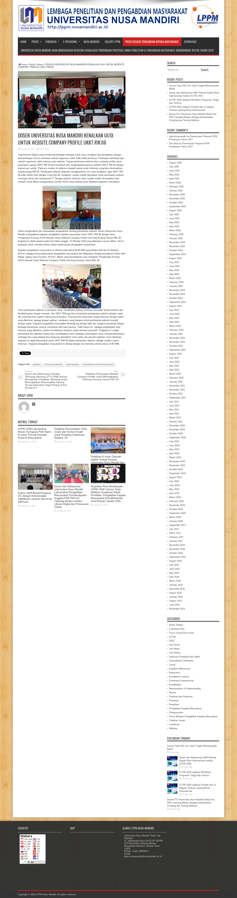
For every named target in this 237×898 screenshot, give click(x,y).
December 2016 (177, 545)
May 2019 (174, 489)
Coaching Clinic (177, 629)
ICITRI (172, 636)
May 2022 (174, 365)
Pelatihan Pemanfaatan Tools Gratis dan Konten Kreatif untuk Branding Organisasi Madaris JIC (70, 433)
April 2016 (174, 577)
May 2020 (174, 449)
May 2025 (174, 222)
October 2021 (176, 393)
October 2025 (176, 202)
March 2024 (175, 278)
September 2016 (177, 557)
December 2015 (177, 589)
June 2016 (174, 569)
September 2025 (177, 206)
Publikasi (50, 42)
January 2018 (176, 521)
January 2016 (176, 585)
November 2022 (177, 342)
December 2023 (177, 290)
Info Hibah (174, 648)
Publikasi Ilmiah (177, 720)
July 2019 (174, 481)
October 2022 (176, 346)
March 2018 (175, 517)
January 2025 (176, 238)
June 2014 (174, 604)
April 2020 (174, 453)
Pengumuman (176, 712)
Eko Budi (173, 143)
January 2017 (176, 541)
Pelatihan (174, 700)
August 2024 (175, 258)
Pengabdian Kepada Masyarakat (98, 364)
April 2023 (174, 322)
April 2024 (174, 274)
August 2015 (175, 593)
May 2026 (174, 174)
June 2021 (174, 405)
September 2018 (177, 513)
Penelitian (174, 704)
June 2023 (174, 314)
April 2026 (174, 178)
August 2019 (175, 477)
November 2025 (177, 198)
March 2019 (175, 497)
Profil (35, 42)
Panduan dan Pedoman (181, 696)
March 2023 (175, 326)
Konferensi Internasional (181, 680)
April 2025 (174, 226)
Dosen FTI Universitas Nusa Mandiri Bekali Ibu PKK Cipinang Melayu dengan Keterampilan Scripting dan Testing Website (192, 117)
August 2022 (175, 354)
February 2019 (176, 501)
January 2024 (176, 286)
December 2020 (177, 425)
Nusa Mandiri (92, 42)
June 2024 (174, 266)
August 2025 (175, 210)
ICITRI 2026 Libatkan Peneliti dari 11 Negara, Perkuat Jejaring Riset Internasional (197, 788)
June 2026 (174, 170)
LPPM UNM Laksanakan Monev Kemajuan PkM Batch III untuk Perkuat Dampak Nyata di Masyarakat (34, 433)
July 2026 (174, 166)
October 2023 (176, 298)
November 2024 (177, 246)
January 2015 (176, 596)
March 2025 (175, 230)
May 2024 (174, 270)
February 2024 (176, 282)
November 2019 (177, 465)
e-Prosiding (70, 42)
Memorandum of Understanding (185, 688)
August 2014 (175, 600)
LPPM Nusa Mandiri (53, 364)
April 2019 (174, 493)
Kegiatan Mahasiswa (179, 668)
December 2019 (177, 461)
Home (23, 42)
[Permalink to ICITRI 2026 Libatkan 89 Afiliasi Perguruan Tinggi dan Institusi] (172, 780)
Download (190, 42)
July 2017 (174, 529)
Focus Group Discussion (181, 633)
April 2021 (174, 413)
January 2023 (176, 334)
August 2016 (175, 561)
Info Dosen (174, 644)
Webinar (173, 728)
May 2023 (174, 318)
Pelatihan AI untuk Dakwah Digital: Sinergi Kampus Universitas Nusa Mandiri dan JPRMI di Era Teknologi (107, 461)
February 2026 (176, 186)
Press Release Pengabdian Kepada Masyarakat (152, 42)
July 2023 (174, 310)
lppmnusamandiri (177, 136)
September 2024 (177, 254)
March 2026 (175, 182)
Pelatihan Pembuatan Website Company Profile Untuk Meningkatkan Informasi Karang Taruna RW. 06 (97, 375)
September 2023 (177, 302)
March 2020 (175, 457)
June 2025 (174, 218)
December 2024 (177, 242)
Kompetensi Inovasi (179, 676)
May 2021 (174, 409)
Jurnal (172, 664)
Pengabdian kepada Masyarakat (185, 708)
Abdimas (37, 364)
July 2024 (174, 262)
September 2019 (177, 473)
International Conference (181, 660)
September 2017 (177, 525)
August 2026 (175, 162)
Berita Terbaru (36, 64)
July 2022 (174, 358)
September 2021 (177, 397)
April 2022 (174, 369)
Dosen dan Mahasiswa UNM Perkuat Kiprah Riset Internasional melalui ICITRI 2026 (197, 760)
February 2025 (176, 234)
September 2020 (177, 437)
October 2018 (176, 509)
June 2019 (174, 485)
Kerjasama (174, 672)
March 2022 (175, 373)
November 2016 (177, 549)
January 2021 (176, 421)
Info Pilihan (174, 652)
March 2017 (175, 533)
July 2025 (174, 214)
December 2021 (177, 385)
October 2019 (176, 469)
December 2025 (177, 194)
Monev (172, 692)
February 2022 (176, 377)
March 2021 (175, 417)
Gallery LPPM (112, 42)
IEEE (172, 640)
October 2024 (176, 250)
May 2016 (174, 573)
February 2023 (176, 330)
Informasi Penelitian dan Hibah (184, 656)
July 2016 (174, 565)
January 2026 (176, 190)
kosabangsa (175, 684)
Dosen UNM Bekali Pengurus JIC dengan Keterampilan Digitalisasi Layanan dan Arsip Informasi (35, 497)
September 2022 (177, 350)
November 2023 (177, 294)
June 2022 (174, 362)
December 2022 (177, 338)
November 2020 (177, 429)
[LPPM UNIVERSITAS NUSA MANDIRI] (118, 29)
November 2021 (177, 389)
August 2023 (175, 306)
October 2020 (176, 433)
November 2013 (177, 608)
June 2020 (174, 445)
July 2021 (174, 401)
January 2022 (176, 381)
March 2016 (175, 581)
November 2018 (177, 505)
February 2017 (176, 537)
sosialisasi (174, 724)
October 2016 (176, 553)
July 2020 (174, 441)
